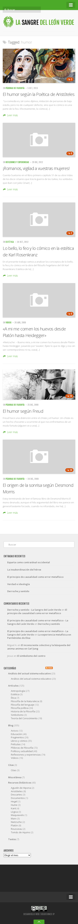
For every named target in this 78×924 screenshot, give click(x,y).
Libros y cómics (19, 740)
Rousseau (16, 828)
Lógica (14, 811)
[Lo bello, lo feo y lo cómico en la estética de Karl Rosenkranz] (39, 219)
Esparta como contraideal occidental (28, 562)
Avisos (14, 730)
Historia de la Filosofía (23, 711)
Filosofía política (19, 708)
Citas (11, 765)
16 (71, 396)
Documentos (18, 798)
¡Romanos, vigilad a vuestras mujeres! (36, 168)
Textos (12, 839)
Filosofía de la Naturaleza (25, 701)
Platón (14, 825)
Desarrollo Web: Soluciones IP (39, 914)
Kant (13, 808)
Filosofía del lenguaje (22, 704)
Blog (10, 725)
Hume (14, 805)
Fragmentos (17, 737)
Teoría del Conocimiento (24, 718)
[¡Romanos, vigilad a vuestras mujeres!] (39, 140)
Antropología (18, 691)
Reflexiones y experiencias (17, 162)
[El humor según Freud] (39, 384)
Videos (8, 322)
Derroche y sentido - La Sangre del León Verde (34, 609)
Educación (16, 734)
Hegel (14, 801)
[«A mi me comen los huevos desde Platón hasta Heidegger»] (39, 300)
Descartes (16, 794)
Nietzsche (16, 822)
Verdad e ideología (18, 584)
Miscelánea (14, 777)
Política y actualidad (22, 751)
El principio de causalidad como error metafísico (35, 576)
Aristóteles (17, 791)
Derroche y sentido (18, 591)
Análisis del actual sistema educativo (29, 673)
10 (71, 470)
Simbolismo (17, 714)
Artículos (13, 685)
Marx (14, 818)
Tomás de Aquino (20, 832)
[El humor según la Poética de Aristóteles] (39, 66)
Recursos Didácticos (19, 782)
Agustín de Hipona (21, 787)
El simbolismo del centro (31, 655)
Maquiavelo (17, 815)
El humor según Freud (23, 411)
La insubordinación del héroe (24, 569)
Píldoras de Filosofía (15, 88)
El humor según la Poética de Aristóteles (38, 94)
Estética (10, 242)
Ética (13, 697)
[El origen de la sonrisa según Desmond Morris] (39, 457)
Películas (16, 744)
